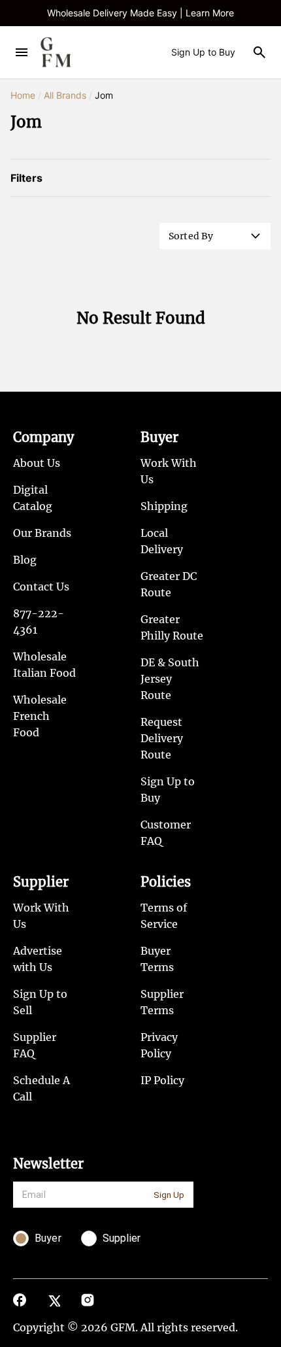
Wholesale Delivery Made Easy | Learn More (140, 12)
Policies (165, 882)
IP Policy (162, 1080)
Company (43, 437)
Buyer (159, 437)
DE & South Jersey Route (169, 679)
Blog (25, 559)
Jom (104, 95)
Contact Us (41, 586)
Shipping (164, 506)
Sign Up (169, 1195)
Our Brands (42, 532)
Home (22, 95)
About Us (36, 462)
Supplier (41, 882)
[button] (215, 236)
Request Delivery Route (161, 738)
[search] (259, 52)
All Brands (65, 95)
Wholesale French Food (40, 716)
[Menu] (21, 52)
